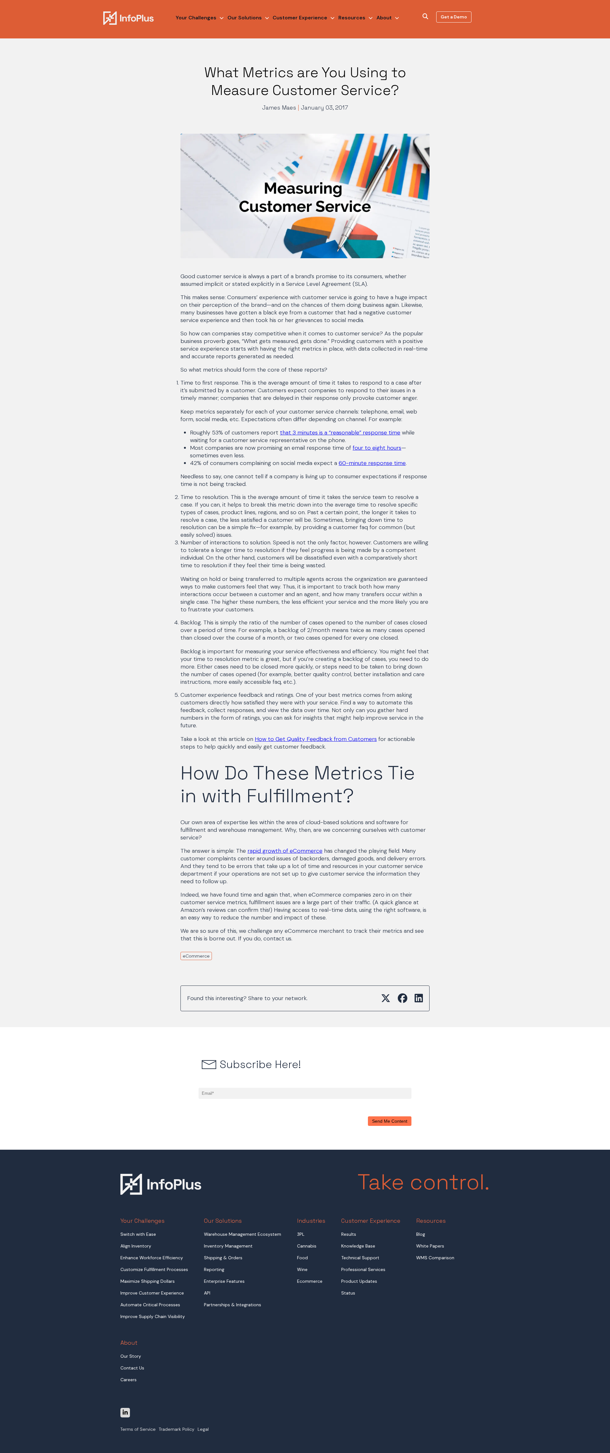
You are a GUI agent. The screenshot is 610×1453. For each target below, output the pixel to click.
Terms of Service (138, 1429)
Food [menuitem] (302, 1258)
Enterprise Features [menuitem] (224, 1281)
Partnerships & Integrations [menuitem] (232, 1305)
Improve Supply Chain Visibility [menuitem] (152, 1316)
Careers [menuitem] (128, 1379)
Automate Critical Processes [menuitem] (150, 1305)
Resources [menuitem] (351, 17)
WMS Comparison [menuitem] (435, 1258)
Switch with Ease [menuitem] (138, 1234)
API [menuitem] (207, 1293)
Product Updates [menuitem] (359, 1281)
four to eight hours (377, 448)
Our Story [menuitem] (130, 1356)
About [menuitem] (384, 17)
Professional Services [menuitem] (363, 1269)
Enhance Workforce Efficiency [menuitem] (151, 1258)
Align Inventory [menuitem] (135, 1246)
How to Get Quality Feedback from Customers (316, 739)
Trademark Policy (176, 1429)
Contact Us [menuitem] (132, 1368)
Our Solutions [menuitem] (244, 17)
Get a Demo (454, 17)
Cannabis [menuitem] (306, 1246)
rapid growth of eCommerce (284, 851)
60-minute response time (372, 463)
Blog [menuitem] (420, 1234)
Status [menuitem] (348, 1293)
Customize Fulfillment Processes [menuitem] (154, 1269)
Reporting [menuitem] (214, 1269)
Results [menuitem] (348, 1234)
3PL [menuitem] (300, 1234)
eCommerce (196, 956)
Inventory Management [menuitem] (228, 1246)
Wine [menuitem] (302, 1269)
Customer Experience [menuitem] (300, 17)
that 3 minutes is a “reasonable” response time (340, 432)
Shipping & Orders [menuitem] (223, 1258)
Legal (203, 1429)
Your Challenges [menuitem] (196, 17)
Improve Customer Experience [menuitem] (152, 1293)
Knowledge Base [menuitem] (358, 1246)
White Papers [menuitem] (430, 1246)
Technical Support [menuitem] (360, 1258)
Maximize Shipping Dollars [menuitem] (147, 1281)
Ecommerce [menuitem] (309, 1281)
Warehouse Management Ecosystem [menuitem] (242, 1234)
